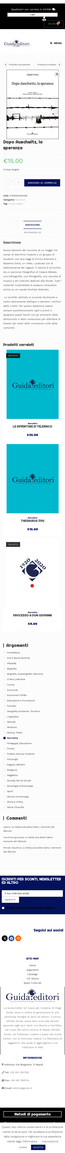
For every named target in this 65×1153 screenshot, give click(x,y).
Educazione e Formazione (21, 700)
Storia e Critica (15, 802)
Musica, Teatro (15, 732)
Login (32, 14)
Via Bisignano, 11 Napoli (29, 1064)
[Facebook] (11, 938)
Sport (10, 791)
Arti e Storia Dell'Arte (18, 658)
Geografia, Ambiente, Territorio (23, 711)
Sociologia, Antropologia (20, 786)
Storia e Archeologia (18, 796)
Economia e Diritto (17, 695)
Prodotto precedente (19, 64)
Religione (12, 770)
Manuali (11, 722)
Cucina (10, 684)
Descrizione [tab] (32, 225)
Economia (12, 690)
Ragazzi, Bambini (16, 764)
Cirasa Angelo (15, 203)
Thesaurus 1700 (32, 521)
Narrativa (20, 199)
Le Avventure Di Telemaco (32, 426)
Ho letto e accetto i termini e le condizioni (30, 907)
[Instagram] (18, 938)
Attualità (11, 663)
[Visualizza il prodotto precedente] (5, 64)
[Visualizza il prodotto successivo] (59, 64)
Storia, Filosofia (15, 807)
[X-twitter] (5, 938)
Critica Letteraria (16, 679)
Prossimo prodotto (46, 64)
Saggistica (12, 775)
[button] (57, 74)
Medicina (12, 727)
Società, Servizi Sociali (19, 780)
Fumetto (11, 706)
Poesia (10, 748)
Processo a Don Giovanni (32, 615)
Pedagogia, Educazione (19, 743)
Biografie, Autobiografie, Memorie (25, 674)
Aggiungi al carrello (42, 183)
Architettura (13, 652)
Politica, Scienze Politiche (21, 754)
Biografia (11, 668)
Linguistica (13, 716)
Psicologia (12, 759)
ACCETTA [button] (38, 1147)
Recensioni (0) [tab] (32, 232)
